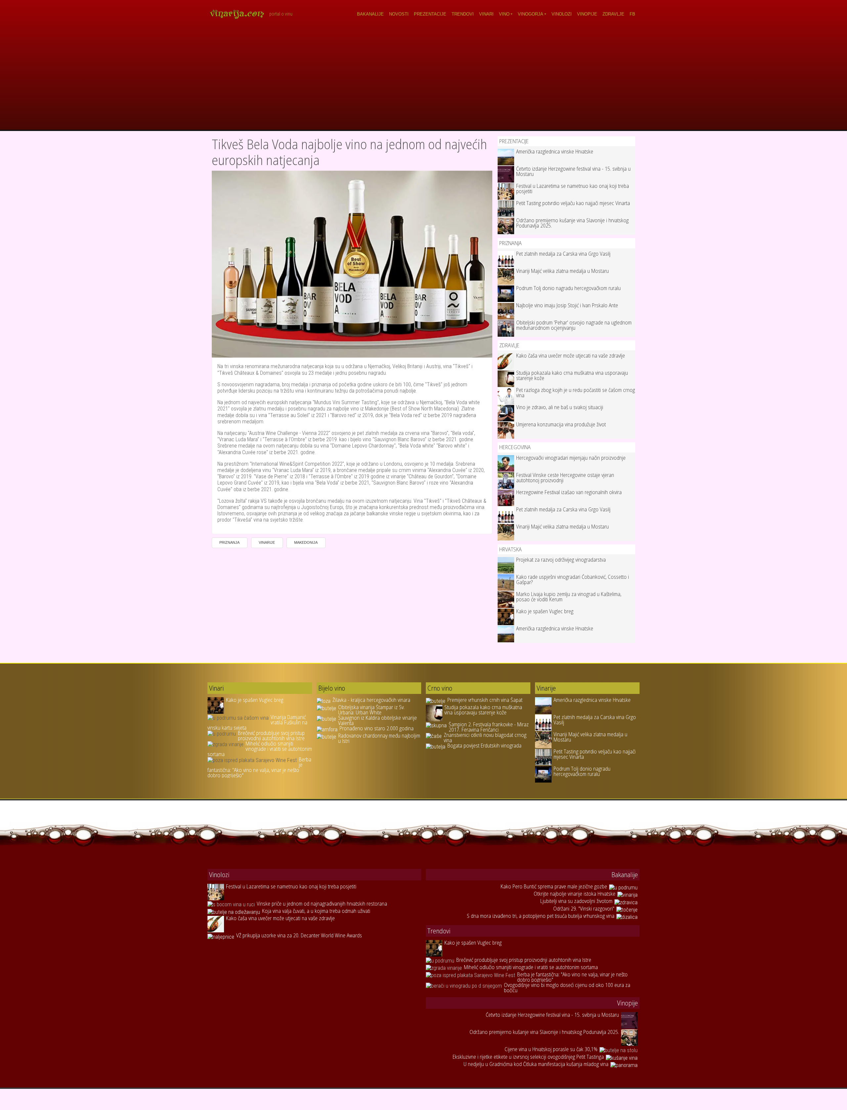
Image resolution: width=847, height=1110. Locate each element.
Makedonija (306, 542)
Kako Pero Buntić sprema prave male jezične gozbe (554, 886)
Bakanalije (370, 14)
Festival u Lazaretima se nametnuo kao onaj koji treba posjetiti (572, 188)
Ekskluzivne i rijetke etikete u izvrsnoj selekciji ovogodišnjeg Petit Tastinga (528, 1056)
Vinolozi (562, 14)
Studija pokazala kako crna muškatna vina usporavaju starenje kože (572, 375)
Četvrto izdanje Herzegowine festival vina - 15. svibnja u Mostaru (573, 171)
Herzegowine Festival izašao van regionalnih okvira (569, 492)
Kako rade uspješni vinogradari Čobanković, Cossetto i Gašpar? (572, 579)
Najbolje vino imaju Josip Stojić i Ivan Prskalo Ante (567, 305)
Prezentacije (430, 14)
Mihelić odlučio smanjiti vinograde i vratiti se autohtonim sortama (259, 749)
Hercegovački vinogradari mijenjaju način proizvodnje (571, 457)
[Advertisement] (423, 80)
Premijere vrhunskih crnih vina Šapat (484, 700)
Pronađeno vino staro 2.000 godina (376, 728)
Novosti (399, 14)
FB (632, 14)
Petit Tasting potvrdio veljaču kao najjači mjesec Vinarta (573, 203)
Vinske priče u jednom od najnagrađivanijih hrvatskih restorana (322, 903)
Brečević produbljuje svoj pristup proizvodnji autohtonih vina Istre (271, 735)
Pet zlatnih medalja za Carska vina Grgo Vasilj (563, 253)
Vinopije (587, 14)
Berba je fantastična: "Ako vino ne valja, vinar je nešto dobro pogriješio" (259, 767)
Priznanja (229, 542)
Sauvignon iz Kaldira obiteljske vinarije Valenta (377, 720)
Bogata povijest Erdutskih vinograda (484, 745)
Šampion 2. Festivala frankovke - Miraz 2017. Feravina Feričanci (489, 727)
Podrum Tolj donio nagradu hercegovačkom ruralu (568, 288)
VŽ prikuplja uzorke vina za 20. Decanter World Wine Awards (299, 935)
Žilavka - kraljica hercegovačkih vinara (371, 700)
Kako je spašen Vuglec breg (544, 611)
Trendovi (463, 14)
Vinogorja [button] (530, 14)
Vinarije (267, 542)
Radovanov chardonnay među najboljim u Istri (379, 738)
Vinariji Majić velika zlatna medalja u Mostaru (562, 271)
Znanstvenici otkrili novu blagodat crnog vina (485, 737)
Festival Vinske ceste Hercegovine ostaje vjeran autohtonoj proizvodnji (565, 477)
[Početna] (239, 14)
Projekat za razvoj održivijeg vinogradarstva (561, 559)
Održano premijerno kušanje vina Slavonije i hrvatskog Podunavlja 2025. (572, 223)
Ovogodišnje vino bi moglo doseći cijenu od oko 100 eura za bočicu (567, 987)
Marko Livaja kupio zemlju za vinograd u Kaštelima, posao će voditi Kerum (568, 596)
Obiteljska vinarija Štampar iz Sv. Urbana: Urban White (371, 710)
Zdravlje (613, 14)
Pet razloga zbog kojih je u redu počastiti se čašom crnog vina (575, 392)
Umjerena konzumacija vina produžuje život (561, 424)
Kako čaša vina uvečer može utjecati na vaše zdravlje (570, 355)
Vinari (486, 14)
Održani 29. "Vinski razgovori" (583, 908)
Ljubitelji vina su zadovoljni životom (576, 901)
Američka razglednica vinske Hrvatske (554, 151)
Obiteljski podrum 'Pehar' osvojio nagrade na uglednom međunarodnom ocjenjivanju (574, 325)
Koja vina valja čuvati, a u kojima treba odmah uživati (316, 911)
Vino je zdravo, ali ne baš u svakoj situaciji (559, 407)
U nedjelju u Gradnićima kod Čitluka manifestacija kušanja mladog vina (536, 1064)
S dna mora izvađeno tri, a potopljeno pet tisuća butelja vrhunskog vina (540, 915)
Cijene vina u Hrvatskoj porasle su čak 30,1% (551, 1049)
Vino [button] (504, 14)
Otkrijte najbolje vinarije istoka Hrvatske (574, 893)
